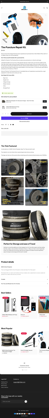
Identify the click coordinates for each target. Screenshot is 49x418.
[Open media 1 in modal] (45, 15)
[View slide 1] (22, 370)
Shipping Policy (4, 382)
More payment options (24, 121)
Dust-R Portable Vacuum (26, 350)
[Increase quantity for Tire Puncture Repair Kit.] (8, 114)
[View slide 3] (25, 370)
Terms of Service (4, 387)
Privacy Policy (4, 383)
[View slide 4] (26, 370)
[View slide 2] (23, 370)
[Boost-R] (28, 304)
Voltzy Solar (42, 314)
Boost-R (23, 314)
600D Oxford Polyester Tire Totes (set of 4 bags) (8, 351)
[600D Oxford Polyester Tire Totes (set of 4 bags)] (10, 340)
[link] (12, 173)
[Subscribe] (26, 401)
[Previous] (1, 1)
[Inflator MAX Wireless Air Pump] (10, 304)
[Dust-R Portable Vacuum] (28, 340)
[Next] (47, 1)
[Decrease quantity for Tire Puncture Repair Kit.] (2, 114)
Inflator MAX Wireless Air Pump (9, 314)
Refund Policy (4, 385)
